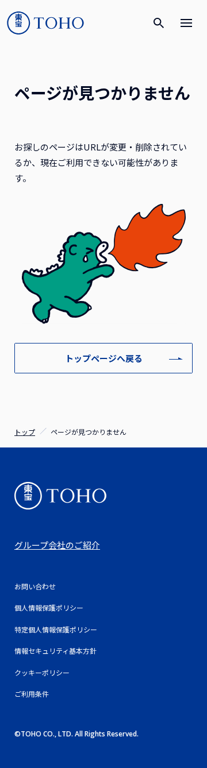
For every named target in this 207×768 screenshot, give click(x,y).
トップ (24, 432)
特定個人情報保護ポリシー (55, 629)
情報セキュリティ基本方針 (55, 650)
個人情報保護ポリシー (48, 607)
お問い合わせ (35, 586)
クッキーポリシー (42, 672)
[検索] (158, 23)
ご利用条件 (31, 693)
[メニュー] (186, 23)
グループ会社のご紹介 (57, 545)
